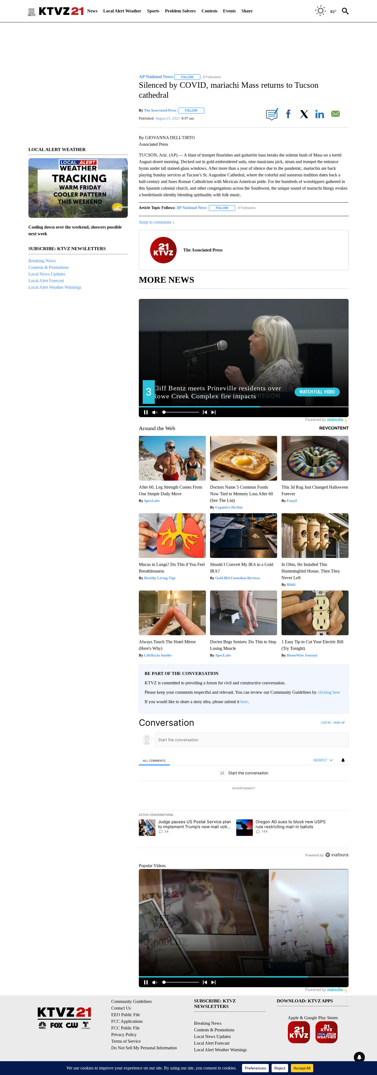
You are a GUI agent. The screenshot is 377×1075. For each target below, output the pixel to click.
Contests (209, 11)
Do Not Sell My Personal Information (144, 1047)
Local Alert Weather (122, 11)
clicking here (329, 692)
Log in (326, 722)
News (92, 11)
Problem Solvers (180, 11)
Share (247, 11)
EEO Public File (125, 1014)
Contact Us (121, 1008)
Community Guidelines (131, 1001)
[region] (244, 788)
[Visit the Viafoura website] (337, 854)
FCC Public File (125, 1028)
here (244, 701)
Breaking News (42, 260)
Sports (153, 11)
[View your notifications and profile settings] (343, 760)
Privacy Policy (124, 1034)
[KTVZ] (61, 11)
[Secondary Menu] (35, 11)
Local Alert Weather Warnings (54, 287)
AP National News (191, 208)
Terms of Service (126, 1041)
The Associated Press (160, 110)
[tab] (154, 760)
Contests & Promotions (48, 267)
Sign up (339, 722)
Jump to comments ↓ (157, 222)
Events (229, 11)
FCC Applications (127, 1021)
